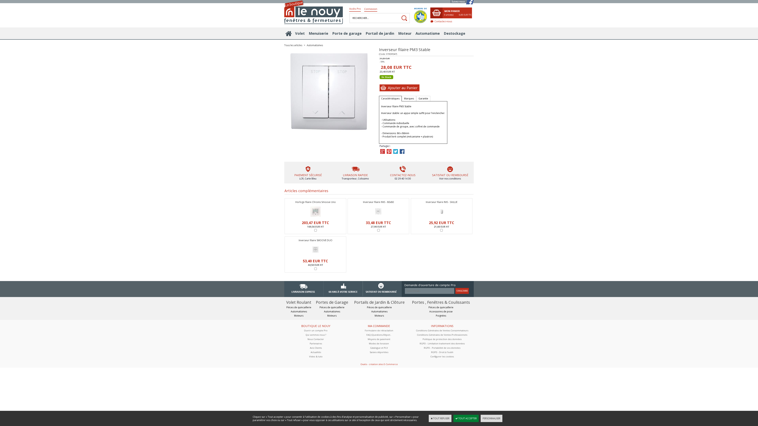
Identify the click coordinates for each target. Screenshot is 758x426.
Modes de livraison (379, 343)
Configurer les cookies (442, 356)
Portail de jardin (380, 33)
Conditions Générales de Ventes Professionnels (442, 334)
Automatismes (315, 45)
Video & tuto (316, 356)
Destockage (454, 33)
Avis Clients (316, 347)
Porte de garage (347, 33)
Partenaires (316, 343)
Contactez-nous (443, 21)
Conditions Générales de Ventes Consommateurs (442, 330)
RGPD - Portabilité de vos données (442, 347)
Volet (300, 33)
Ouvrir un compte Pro (315, 330)
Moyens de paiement (379, 339)
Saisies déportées (379, 352)
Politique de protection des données (442, 339)
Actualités (316, 352)
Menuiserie (318, 33)
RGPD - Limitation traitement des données (442, 343)
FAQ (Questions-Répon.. (378, 334)
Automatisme (428, 33)
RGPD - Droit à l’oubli (442, 352)
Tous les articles (293, 45)
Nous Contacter (316, 339)
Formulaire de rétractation (379, 330)
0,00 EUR (465, 14)
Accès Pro (355, 8)
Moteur (405, 33)
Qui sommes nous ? (316, 334)
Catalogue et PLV (379, 347)
